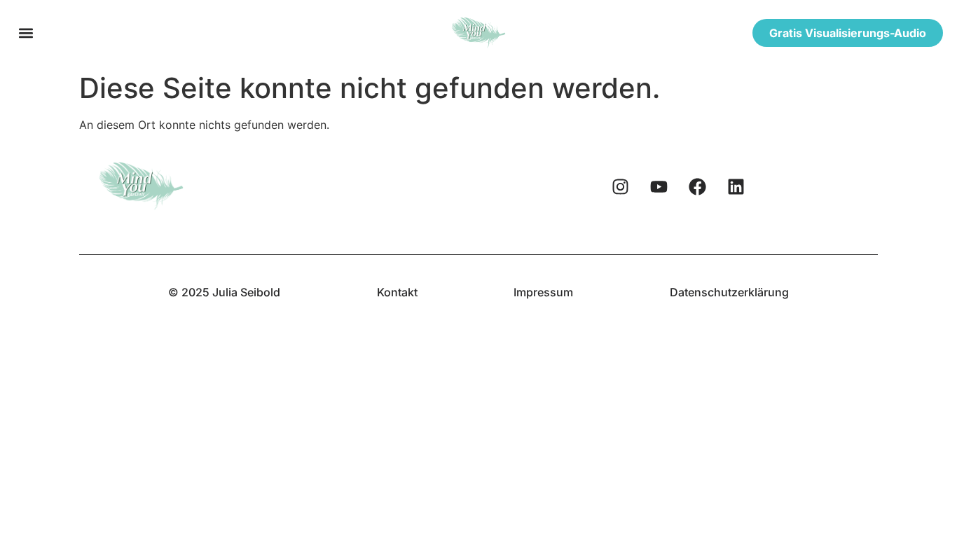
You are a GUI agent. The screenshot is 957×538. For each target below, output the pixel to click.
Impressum (543, 292)
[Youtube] (659, 186)
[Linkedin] (736, 186)
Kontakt (397, 292)
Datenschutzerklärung (729, 292)
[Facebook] (697, 186)
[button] (25, 32)
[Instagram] (620, 186)
